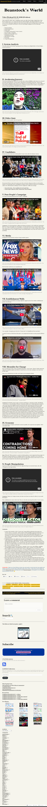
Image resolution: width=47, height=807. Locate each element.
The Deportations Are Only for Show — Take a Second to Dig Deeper (12, 593)
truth (3, 798)
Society (3, 788)
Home (45, 2)
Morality (4, 771)
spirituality (4, 790)
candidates (8, 584)
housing (3, 757)
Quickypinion (5, 779)
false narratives (27, 584)
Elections (4, 746)
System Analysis (25, 583)
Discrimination (5, 740)
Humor (3, 758)
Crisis (3, 739)
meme (3, 766)
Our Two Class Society (6, 689)
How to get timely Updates (23, 652)
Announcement (5, 734)
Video (3, 800)
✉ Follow (5, 677)
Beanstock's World (6, 1)
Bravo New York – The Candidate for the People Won (17, 188)
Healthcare (4, 755)
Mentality (4, 767)
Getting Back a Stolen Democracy (9, 687)
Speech (3, 789)
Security (4, 787)
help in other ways (10, 569)
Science (3, 785)
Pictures (4, 777)
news (3, 773)
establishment (15, 584)
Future (3, 751)
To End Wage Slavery (6, 686)
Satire (3, 784)
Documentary (5, 742)
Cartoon (4, 736)
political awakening (35, 586)
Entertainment (5, 747)
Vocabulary (4, 801)
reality (3, 782)
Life (3, 762)
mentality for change (18, 586)
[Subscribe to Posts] (4, 665)
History (3, 756)
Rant (3, 780)
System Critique (5, 794)
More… (35, 1)
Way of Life (4, 804)
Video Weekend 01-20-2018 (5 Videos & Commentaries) (13, 685)
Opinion (4, 774)
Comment (39, 609)
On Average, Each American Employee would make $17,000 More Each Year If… (34, 593)
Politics (20, 583)
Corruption (4, 737)
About (24, 1)
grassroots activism (35, 584)
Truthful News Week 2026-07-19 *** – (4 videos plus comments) (14, 699)
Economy (9, 583)
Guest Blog (4, 753)
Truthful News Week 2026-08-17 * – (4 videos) (11, 694)
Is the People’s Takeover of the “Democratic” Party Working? (18, 189)
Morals (3, 772)
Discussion (4, 741)
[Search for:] (7, 618)
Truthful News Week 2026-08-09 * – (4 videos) (11, 695)
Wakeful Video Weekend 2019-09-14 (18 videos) (11, 690)
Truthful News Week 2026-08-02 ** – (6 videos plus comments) (14, 696)
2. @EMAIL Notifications (8, 668)
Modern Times (5, 769)
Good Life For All (5, 752)
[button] (9, 705)
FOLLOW (41, 1)
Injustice (4, 761)
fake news (21, 584)
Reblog (3, 783)
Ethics (3, 750)
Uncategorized (5, 799)
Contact (29, 1)
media (12, 583)
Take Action (4, 795)
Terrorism (4, 796)
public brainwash (6, 587)
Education (4, 745)
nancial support (27, 569)
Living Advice (5, 763)
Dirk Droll (16, 18)
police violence (27, 586)
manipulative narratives (8, 586)
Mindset (16, 583)
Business (4, 735)
